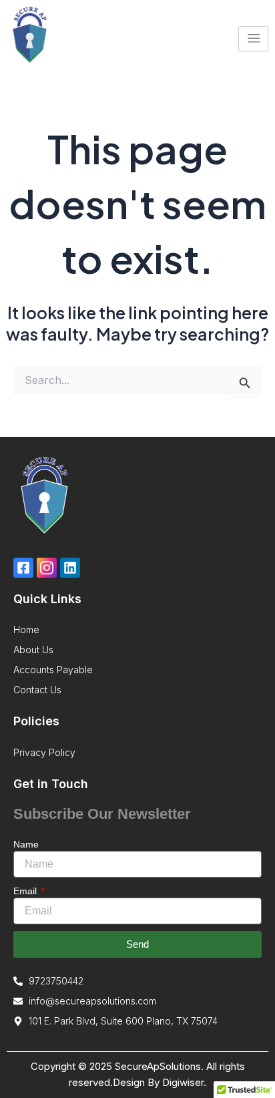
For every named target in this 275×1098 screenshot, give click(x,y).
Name (26, 844)
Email (26, 891)
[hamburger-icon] (253, 38)
